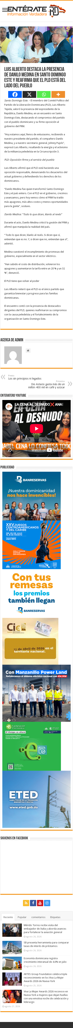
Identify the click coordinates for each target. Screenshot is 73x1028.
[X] (29, 94)
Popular (22, 917)
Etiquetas (55, 917)
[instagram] (47, 903)
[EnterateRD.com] (36, 10)
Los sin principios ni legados (24, 377)
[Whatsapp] (44, 94)
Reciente (8, 917)
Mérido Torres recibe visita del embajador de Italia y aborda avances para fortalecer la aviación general (45, 929)
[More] (58, 94)
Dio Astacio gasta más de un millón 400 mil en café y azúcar (46, 384)
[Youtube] (40, 903)
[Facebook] (15, 94)
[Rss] (26, 903)
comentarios (38, 917)
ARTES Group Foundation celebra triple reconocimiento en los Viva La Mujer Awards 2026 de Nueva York (45, 978)
